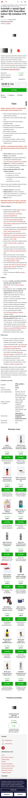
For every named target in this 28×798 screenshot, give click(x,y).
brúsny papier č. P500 (12, 258)
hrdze (23, 209)
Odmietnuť (7, 794)
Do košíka (14, 90)
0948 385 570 (8, 743)
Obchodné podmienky (7, 763)
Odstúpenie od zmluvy (7, 770)
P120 (11, 239)
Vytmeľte (6, 233)
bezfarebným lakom (14, 69)
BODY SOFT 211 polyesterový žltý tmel (14, 235)
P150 (14, 239)
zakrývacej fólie (13, 243)
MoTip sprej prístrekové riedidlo (14, 312)
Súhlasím (19, 794)
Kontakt (3, 761)
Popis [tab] (14, 103)
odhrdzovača (12, 213)
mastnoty (18, 209)
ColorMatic (8, 23)
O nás (2, 755)
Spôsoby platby (5, 759)
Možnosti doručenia (6, 77)
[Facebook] (3, 748)
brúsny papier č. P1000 (13, 260)
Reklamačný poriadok (7, 768)
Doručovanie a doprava (7, 757)
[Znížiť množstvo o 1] (20, 85)
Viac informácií (20, 786)
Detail (13, 726)
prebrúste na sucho (16, 237)
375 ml (17, 387)
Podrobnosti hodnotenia (7, 21)
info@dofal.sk (8, 740)
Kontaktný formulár (6, 772)
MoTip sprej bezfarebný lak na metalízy (16, 161)
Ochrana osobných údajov (8, 766)
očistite (22, 272)
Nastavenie (13, 789)
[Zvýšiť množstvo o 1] (25, 85)
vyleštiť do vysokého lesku (16, 364)
